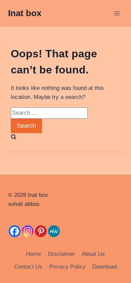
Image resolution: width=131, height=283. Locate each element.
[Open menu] (117, 13)
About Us (93, 254)
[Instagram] (28, 231)
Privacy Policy (67, 267)
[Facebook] (14, 231)
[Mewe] (54, 231)
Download (104, 267)
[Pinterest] (41, 231)
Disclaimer (61, 254)
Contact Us (28, 267)
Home (33, 254)
